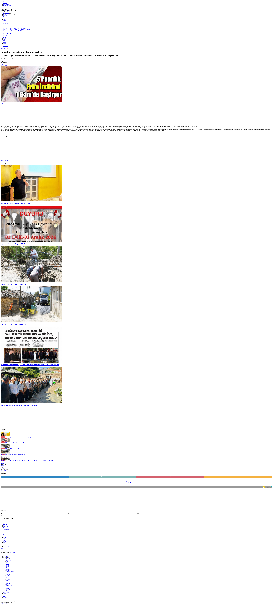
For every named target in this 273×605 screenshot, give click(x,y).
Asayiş (4, 19)
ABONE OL (3, 470)
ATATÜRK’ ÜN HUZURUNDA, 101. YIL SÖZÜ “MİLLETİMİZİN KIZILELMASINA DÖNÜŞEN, (30, 365)
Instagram (14, 27)
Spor (31, 32)
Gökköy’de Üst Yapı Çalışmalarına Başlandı (13, 284)
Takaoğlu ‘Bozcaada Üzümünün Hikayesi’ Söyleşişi (15, 203)
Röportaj (5, 32)
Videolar (5, 3)
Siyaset (9, 32)
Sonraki (6, 160)
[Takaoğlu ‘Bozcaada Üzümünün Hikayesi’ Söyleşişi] (31, 200)
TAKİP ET (3, 465)
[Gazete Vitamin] (5, 10)
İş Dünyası (12, 30)
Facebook (5, 27)
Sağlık (4, 14)
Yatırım (16, 30)
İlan (19, 30)
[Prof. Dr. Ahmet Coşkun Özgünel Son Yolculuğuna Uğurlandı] (31, 402)
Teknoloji (27, 29)
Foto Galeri (6, 1)
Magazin (28, 32)
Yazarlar (5, 594)
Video (4, 593)
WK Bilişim (12, 552)
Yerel (4, 30)
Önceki (2, 160)
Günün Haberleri (7, 5)
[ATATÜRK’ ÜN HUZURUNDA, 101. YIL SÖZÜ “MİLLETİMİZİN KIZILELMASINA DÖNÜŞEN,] (31, 362)
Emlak (4, 20)
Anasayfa (3, 48)
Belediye (23, 29)
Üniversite (5, 15)
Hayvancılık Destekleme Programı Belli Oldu (14, 244)
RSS (11, 33)
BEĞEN (2, 463)
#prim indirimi (4, 139)
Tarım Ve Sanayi (17, 29)
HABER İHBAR (4, 603)
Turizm (5, 22)
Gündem (22, 30)
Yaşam (4, 16)
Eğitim (4, 18)
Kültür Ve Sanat (14, 32)
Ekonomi (20, 32)
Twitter (9, 27)
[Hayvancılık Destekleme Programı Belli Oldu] (31, 241)
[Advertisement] (43, 115)
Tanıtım (7, 30)
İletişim (8, 33)
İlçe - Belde (6, 13)
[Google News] (4, 65)
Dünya (24, 32)
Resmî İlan (5, 23)
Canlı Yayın (6, 4)
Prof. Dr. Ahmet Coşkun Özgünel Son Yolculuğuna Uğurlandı (19, 405)
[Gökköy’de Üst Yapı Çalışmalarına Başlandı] (31, 281)
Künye (4, 33)
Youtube (18, 27)
